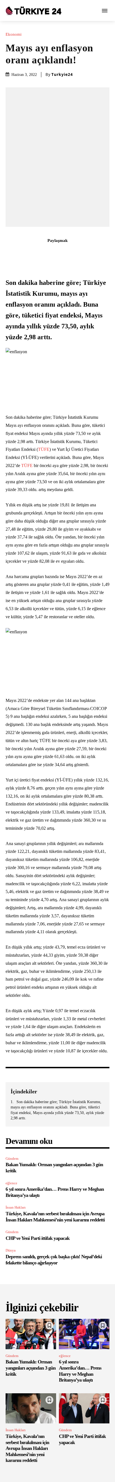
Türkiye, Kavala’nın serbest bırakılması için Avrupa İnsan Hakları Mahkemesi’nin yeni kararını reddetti (27, 1448)
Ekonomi (13, 34)
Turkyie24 (62, 74)
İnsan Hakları (16, 1207)
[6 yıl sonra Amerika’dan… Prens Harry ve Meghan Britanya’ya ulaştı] (84, 1334)
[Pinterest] (51, 252)
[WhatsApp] (64, 252)
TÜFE (43, 449)
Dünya (11, 1250)
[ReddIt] (76, 252)
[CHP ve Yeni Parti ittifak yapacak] (84, 1408)
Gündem (12, 1158)
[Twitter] (38, 252)
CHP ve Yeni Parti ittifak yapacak (38, 1238)
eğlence (11, 1183)
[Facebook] (25, 252)
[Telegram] (89, 252)
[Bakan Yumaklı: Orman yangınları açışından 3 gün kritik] (31, 1334)
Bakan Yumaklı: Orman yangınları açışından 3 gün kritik (31, 1368)
